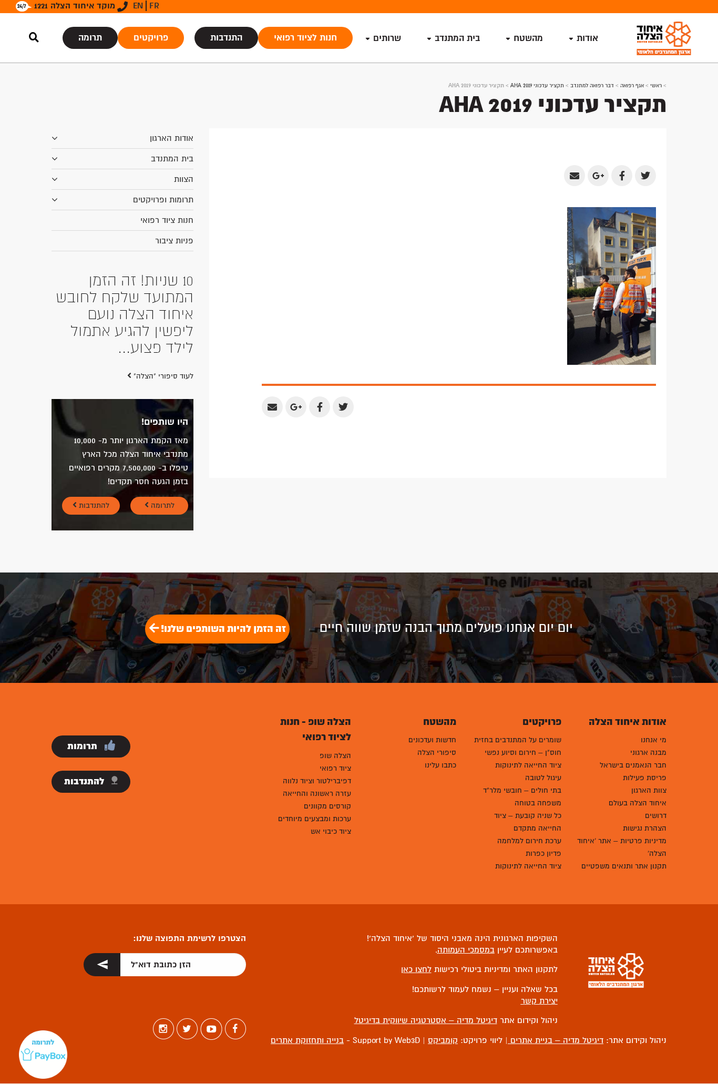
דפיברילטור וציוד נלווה (317, 713)
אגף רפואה (632, 85)
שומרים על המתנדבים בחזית (517, 672)
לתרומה (162, 438)
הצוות (183, 179)
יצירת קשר (539, 933)
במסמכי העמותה (466, 882)
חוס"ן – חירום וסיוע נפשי (523, 685)
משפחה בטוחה (538, 735)
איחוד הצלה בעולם (637, 735)
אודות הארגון (171, 138)
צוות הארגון (648, 723)
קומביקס (443, 973)
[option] (122, 280)
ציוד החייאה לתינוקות (528, 697)
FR (154, 6)
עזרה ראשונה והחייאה (317, 726)
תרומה (90, 37)
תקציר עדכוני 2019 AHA (537, 85)
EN (138, 6)
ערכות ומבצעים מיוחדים (314, 751)
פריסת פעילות (644, 710)
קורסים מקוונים (327, 738)
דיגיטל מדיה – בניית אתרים (555, 973)
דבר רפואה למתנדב (592, 85)
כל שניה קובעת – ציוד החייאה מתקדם (527, 754)
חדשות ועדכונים (432, 672)
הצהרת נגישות (644, 760)
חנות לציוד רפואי (305, 37)
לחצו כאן (416, 902)
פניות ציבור (174, 241)
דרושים (655, 748)
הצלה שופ (335, 688)
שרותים (387, 38)
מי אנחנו (653, 672)
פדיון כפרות (543, 786)
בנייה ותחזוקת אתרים (307, 973)
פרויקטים (151, 37)
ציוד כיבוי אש (331, 764)
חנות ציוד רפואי (166, 220)
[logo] (663, 38)
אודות (587, 38)
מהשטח (528, 38)
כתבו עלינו (440, 697)
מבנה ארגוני (648, 685)
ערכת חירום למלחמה (529, 773)
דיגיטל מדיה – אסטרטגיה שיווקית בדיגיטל (425, 953)
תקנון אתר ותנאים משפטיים (623, 798)
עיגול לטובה (543, 710)
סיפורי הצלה (436, 685)
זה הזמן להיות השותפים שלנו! (222, 561)
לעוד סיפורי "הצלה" (162, 308)
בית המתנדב (172, 159)
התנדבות (226, 37)
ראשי (656, 85)
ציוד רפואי (335, 701)
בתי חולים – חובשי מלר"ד (522, 723)
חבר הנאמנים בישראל (633, 697)
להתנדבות (93, 438)
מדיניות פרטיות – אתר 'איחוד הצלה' (621, 780)
